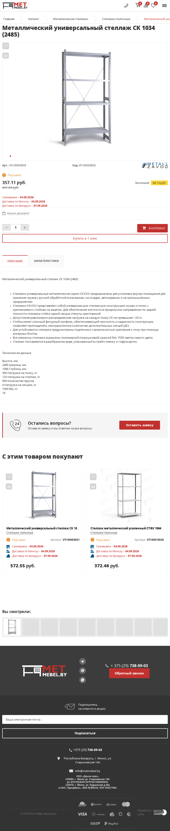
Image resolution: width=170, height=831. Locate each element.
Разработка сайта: (144, 812)
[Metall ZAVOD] (155, 165)
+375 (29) (87, 750)
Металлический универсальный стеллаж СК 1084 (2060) (47, 528)
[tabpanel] (85, 99)
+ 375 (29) (129, 665)
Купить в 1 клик (85, 238)
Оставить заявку (139, 425)
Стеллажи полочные (19, 532)
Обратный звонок (129, 673)
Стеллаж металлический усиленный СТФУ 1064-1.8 (128, 528)
